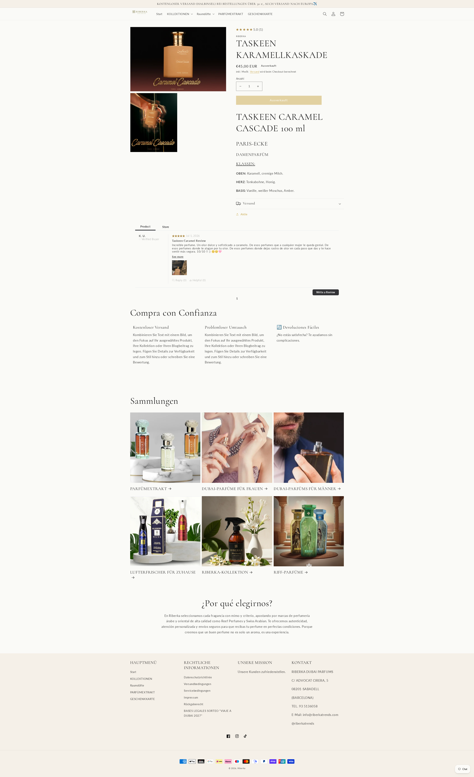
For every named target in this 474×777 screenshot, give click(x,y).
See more (177, 256)
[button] (180, 14)
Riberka (241, 768)
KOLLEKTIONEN (141, 678)
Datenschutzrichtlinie (198, 677)
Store (165, 226)
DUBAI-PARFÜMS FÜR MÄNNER (305, 488)
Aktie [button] (244, 214)
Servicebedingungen (197, 690)
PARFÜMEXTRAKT (148, 488)
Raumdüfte (137, 685)
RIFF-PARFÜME (288, 572)
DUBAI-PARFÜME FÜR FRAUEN (232, 488)
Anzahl (240, 78)
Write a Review (325, 292)
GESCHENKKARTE (142, 699)
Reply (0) (181, 280)
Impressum (191, 697)
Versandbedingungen (197, 684)
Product (145, 226)
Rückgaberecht (193, 704)
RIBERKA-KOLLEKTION (225, 572)
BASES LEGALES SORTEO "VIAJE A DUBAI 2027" (207, 713)
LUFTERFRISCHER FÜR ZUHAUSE (163, 572)
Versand (254, 71)
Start (133, 672)
